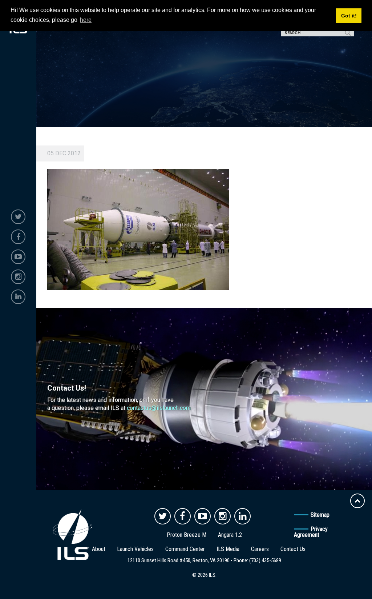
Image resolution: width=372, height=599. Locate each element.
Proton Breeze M (186, 534)
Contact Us (293, 549)
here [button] (86, 20)
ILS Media (228, 549)
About (98, 549)
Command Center (185, 549)
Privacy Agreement (311, 532)
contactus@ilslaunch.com (159, 407)
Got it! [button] (349, 16)
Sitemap (320, 514)
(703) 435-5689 (265, 560)
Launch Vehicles (135, 549)
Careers (260, 549)
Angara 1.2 (230, 534)
